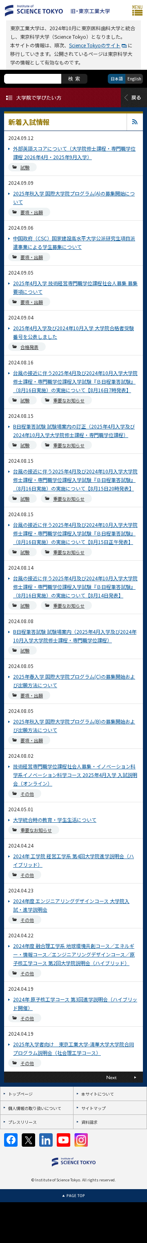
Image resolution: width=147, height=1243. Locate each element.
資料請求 (89, 1122)
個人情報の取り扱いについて (34, 1108)
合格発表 (29, 347)
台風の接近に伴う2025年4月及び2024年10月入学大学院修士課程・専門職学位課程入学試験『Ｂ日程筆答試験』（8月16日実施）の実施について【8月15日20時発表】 (75, 480)
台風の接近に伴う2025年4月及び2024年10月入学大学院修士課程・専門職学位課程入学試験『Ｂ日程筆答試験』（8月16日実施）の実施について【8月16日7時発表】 (75, 381)
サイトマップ (93, 1108)
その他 (27, 793)
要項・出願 (31, 212)
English (134, 78)
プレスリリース (22, 1122)
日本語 (117, 78)
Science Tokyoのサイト (94, 45)
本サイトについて (97, 1094)
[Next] (108, 1077)
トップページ (20, 1094)
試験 (24, 167)
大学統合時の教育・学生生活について (54, 819)
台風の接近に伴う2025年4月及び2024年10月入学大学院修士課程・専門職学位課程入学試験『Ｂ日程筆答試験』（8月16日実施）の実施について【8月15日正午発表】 (75, 533)
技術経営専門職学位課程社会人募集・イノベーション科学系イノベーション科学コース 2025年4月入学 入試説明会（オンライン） (75, 775)
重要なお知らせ (69, 400)
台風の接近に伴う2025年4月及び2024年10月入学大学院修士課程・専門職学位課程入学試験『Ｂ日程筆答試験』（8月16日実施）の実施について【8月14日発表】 (75, 587)
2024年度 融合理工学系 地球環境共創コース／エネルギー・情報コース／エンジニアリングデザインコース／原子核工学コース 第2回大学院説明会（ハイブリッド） (74, 954)
